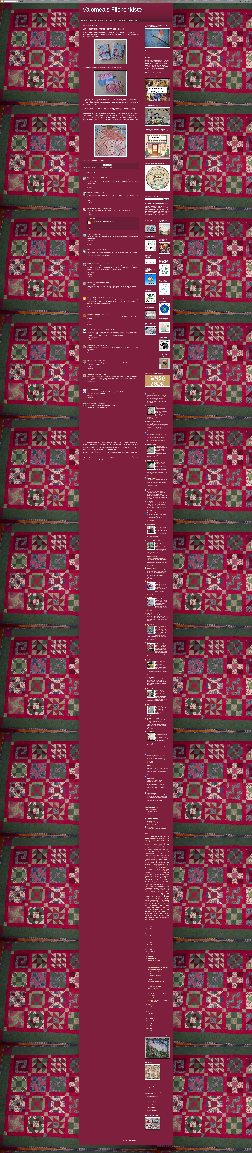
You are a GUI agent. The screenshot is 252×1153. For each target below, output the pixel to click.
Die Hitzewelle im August (154, 986)
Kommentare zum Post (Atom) (97, 460)
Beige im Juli (150, 767)
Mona (88, 360)
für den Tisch (158, 913)
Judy (88, 177)
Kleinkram (166, 872)
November (151, 954)
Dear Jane (166, 848)
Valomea (94, 221)
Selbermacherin (91, 403)
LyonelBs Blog (151, 524)
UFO (161, 905)
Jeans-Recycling (164, 867)
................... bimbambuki (153, 540)
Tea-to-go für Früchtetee (154, 960)
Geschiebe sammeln (150, 859)
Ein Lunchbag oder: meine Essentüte (157, 991)
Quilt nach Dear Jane (96, 20)
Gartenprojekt (157, 857)
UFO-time (166, 905)
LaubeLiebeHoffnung (152, 811)
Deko (146, 849)
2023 (148, 933)
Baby (168, 842)
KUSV (154, 869)
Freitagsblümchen (154, 855)
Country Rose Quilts (152, 460)
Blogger (134, 1140)
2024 (148, 931)
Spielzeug (166, 900)
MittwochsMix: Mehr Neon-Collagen (155, 491)
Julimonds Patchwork (153, 1102)
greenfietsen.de (151, 501)
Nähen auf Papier (158, 883)
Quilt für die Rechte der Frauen (157, 889)
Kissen (157, 871)
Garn (146, 857)
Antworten (90, 187)
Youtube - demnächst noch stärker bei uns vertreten (160, 464)
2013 (148, 1028)
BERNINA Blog (151, 821)
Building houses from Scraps (94, 167)
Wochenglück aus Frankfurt (153, 479)
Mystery (147, 881)
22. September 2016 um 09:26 (100, 263)
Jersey (146, 869)
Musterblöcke (165, 879)
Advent (159, 838)
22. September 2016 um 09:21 (99, 249)
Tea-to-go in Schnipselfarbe (155, 969)
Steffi (88, 234)
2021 (148, 938)
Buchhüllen (148, 846)
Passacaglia (148, 888)
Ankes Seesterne (92, 329)
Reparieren (164, 894)
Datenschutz (133, 20)
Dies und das (158, 582)
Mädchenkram (154, 881)
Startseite (84, 20)
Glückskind (166, 859)
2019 (148, 942)
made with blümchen (151, 809)
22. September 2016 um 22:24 (99, 360)
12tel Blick (163, 836)
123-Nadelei (90, 208)
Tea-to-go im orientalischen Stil (156, 981)
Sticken (147, 902)
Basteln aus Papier (151, 844)
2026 (148, 926)
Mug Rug (157, 879)
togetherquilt (148, 915)
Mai (149, 1011)
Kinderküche (166, 869)
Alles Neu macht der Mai (153, 614)
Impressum (122, 20)
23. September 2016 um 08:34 (105, 403)
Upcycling (147, 907)
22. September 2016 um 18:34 (108, 221)
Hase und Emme (151, 689)
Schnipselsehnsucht (153, 984)
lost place (166, 913)
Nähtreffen (161, 886)
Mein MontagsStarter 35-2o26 (154, 423)
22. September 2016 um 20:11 (106, 329)
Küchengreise (148, 874)
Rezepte (166, 898)
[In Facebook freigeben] (109, 165)
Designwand (150, 1087)
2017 (148, 947)
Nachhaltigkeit (166, 881)
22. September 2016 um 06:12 (99, 192)
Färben (161, 855)
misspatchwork (91, 297)
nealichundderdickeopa (153, 421)
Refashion (152, 891)
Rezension (158, 898)
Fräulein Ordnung (151, 478)
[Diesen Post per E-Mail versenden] (104, 165)
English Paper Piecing (163, 849)
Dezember (151, 951)
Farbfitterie (157, 854)
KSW (150, 869)
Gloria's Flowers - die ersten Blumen (157, 993)
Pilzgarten (156, 888)
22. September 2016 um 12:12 (101, 282)
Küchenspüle (157, 874)
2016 (148, 949)
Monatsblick (148, 879)
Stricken (147, 903)
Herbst (151, 862)
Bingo (166, 844)
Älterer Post (135, 457)
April (149, 1013)
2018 (148, 945)
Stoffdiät (152, 901)
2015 (148, 1023)
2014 (148, 1026)
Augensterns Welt (152, 568)
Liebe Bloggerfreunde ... (152, 678)
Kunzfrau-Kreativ (151, 1105)
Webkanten (148, 909)
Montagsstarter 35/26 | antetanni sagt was (157, 434)
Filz (162, 854)
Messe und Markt (151, 878)
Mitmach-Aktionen (164, 878)
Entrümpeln (149, 851)
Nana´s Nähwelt (151, 444)
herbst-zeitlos (150, 677)
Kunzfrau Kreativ (151, 513)
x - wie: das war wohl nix (161, 917)
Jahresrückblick (156, 865)
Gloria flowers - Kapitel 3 (154, 975)
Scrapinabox (148, 900)
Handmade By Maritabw (153, 556)
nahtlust (149, 490)
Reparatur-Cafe (149, 894)
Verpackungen (156, 907)
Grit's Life (149, 581)
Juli (149, 1007)
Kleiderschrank (157, 872)
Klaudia (89, 314)
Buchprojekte (155, 846)
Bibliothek (161, 844)
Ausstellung (160, 842)
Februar (150, 1018)
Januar (150, 1020)
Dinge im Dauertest (153, 849)
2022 (148, 935)
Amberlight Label (151, 394)
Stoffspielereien (151, 793)
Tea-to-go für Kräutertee (154, 963)
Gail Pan (166, 855)
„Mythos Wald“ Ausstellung (153, 755)
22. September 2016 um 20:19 (99, 345)
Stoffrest (149, 613)
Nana (88, 192)
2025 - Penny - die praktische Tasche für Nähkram (160, 645)
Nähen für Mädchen (154, 884)
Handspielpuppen (157, 861)
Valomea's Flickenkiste (112, 9)
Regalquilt (160, 891)
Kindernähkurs (148, 871)
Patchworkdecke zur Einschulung (155, 558)
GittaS (89, 345)
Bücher (155, 847)
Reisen (167, 891)
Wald (168, 907)
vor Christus (158, 446)
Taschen (153, 903)
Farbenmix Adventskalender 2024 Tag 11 (156, 828)
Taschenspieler (161, 903)
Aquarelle (157, 407)
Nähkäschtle (150, 765)
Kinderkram (159, 869)
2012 (148, 1030)
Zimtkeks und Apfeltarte (152, 814)
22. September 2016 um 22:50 (98, 374)
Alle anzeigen (166, 746)
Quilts (159, 890)
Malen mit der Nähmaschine (152, 876)
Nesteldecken (148, 883)
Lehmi (89, 249)
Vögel (163, 907)
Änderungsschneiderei (150, 919)
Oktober (150, 956)
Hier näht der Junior (158, 862)
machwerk (150, 660)
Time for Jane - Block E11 (154, 965)
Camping (159, 848)
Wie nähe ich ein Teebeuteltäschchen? (158, 967)
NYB (159, 881)
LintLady (89, 282)
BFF (164, 842)
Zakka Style (156, 911)
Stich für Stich (158, 733)
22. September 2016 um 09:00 (99, 234)
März (149, 1016)
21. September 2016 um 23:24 (99, 177)
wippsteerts (150, 754)
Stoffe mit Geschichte (162, 902)
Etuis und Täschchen (106, 167)
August (150, 1004)
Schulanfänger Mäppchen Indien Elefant (156, 395)
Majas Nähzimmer (152, 625)
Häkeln (167, 864)
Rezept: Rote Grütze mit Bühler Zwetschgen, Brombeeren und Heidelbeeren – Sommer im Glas (155, 782)
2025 (148, 929)
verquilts (149, 597)
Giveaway (159, 859)
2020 (148, 940)
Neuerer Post (86, 457)
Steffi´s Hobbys (151, 1107)
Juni (149, 1009)
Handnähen (148, 861)
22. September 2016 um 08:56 (103, 208)
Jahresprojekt (148, 866)
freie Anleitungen (111, 20)
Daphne (89, 263)
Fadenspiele (150, 731)
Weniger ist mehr (160, 909)
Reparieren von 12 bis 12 (154, 896)
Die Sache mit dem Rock (153, 514)
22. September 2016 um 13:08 (105, 297)
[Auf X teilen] (107, 165)
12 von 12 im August (160, 542)
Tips (88, 374)
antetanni (149, 433)
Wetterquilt (148, 911)
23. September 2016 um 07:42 (97, 389)
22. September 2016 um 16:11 (100, 314)
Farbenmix (150, 827)
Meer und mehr (164, 876)
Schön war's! (151, 998)
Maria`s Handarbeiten (153, 1096)
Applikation (163, 840)
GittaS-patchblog (151, 705)
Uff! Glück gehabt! (152, 995)
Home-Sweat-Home (160, 864)
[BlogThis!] (106, 165)
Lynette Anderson (165, 874)
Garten (150, 857)
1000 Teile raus (152, 836)
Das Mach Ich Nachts (153, 718)
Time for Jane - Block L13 (154, 988)
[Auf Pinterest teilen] (111, 165)
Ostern (167, 886)
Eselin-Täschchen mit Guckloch (154, 502)
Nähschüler (153, 886)
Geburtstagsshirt (165, 857)
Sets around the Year (157, 900)
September (151, 958)
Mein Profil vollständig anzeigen (153, 72)
